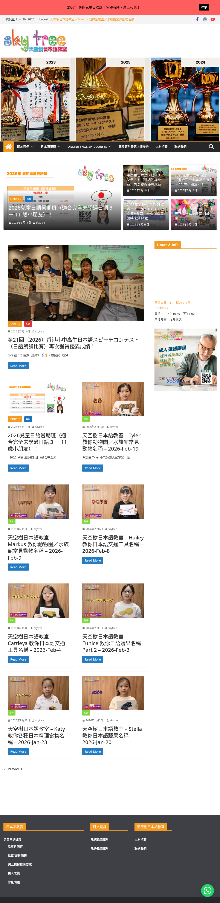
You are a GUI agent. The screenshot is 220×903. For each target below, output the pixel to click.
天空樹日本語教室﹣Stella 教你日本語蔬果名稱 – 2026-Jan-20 (112, 735)
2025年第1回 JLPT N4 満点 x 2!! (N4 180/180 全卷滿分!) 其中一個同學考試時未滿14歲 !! (146, 211)
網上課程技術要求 (20, 864)
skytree (70, 222)
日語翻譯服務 (99, 840)
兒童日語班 (15, 847)
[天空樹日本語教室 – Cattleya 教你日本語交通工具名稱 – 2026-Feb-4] (38, 600)
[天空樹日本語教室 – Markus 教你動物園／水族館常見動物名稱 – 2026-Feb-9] (38, 501)
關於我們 (23, 147)
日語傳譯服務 (99, 849)
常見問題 (14, 882)
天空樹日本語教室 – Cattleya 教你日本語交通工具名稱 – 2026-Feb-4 (36, 643)
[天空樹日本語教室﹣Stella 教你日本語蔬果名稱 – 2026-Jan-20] (113, 693)
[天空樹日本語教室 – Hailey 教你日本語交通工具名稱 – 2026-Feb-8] (113, 501)
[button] (31, 147)
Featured (46, 192)
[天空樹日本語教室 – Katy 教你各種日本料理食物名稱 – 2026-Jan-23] (38, 693)
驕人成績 (14, 873)
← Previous (12, 769)
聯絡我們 (180, 147)
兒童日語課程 (12, 840)
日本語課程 (48, 147)
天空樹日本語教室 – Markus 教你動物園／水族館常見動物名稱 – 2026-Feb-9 (38, 547)
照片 (59, 192)
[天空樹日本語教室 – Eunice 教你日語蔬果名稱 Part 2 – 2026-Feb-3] (113, 600)
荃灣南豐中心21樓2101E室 (172, 303)
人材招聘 (162, 147)
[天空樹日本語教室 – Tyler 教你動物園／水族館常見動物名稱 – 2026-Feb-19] (113, 399)
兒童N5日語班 (17, 855)
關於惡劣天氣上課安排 (134, 147)
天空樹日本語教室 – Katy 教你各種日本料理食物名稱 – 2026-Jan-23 (36, 735)
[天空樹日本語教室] (8, 147)
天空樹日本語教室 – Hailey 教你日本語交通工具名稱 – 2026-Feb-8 (113, 544)
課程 (28, 419)
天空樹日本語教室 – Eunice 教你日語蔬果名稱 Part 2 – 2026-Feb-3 (111, 643)
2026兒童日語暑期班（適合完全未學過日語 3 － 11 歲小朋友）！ (193, 179)
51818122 (161, 308)
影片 (86, 419)
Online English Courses (87, 147)
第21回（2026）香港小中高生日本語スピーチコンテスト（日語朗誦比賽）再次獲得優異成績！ (92, 207)
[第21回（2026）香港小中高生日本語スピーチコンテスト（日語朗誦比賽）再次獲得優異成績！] (92, 167)
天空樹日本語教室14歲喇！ (192, 216)
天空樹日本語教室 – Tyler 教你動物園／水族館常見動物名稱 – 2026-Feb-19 (111, 442)
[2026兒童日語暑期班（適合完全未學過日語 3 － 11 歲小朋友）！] (38, 399)
